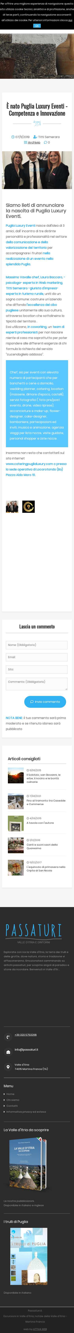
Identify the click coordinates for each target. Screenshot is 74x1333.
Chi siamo (13, 1100)
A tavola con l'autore (40, 823)
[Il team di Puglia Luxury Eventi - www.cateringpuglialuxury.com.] (12, 511)
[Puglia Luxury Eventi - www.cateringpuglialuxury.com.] (28, 511)
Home (10, 1094)
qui (70, 20)
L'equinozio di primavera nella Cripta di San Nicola (46, 868)
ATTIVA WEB (40, 1329)
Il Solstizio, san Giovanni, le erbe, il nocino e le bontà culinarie (44, 778)
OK (37, 25)
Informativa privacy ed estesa (26, 1112)
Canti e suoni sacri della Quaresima (42, 846)
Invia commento (47, 701)
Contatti (12, 1106)
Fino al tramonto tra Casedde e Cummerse (46, 802)
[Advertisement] (37, 571)
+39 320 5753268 (26, 1035)
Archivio (34, 142)
